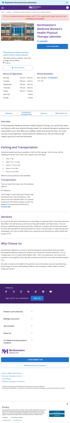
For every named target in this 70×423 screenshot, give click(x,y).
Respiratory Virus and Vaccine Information (20, 2)
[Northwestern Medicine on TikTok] (38, 292)
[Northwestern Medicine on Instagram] (23, 292)
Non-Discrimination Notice (12, 376)
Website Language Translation (13, 381)
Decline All (57, 415)
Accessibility (6, 379)
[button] (2, 7)
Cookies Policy (17, 420)
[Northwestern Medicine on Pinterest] (46, 292)
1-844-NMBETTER (35, 359)
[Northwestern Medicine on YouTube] (53, 292)
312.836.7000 (5, 207)
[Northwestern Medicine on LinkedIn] (31, 292)
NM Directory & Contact (35, 365)
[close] (67, 2)
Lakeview (43, 41)
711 (42, 81)
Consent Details (6, 420)
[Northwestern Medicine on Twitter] (16, 292)
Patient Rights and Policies (12, 373)
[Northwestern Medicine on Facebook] (9, 292)
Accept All (57, 412)
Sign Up (37, 298)
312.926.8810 (52, 78)
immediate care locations (35, 19)
